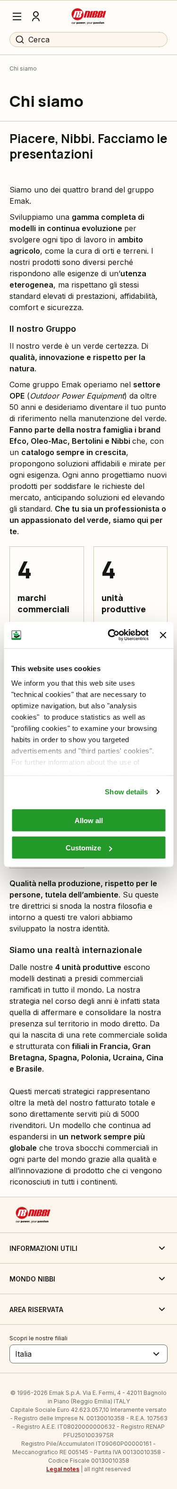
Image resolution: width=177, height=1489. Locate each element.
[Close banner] (163, 635)
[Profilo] (35, 16)
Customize (83, 848)
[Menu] (17, 16)
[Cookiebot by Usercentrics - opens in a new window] (111, 635)
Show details (126, 792)
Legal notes (62, 1469)
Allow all (89, 820)
